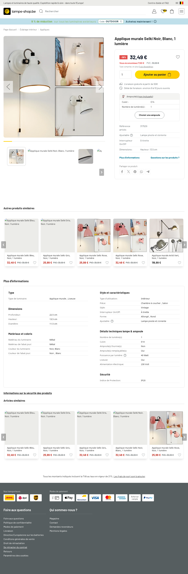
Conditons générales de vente (19, 539)
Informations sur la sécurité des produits (28, 393)
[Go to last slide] (3, 244)
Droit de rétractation (14, 543)
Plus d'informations (129, 157)
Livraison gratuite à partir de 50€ (141, 84)
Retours (8, 551)
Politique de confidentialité (18, 522)
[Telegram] (148, 171)
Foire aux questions (14, 518)
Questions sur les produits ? (165, 157)
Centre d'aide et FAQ (158, 2)
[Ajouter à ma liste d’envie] (178, 57)
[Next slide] (101, 172)
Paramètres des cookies (16, 555)
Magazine (54, 518)
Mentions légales (58, 530)
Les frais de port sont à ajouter (129, 476)
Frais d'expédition (146, 66)
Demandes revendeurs (61, 526)
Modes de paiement (14, 526)
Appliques (44, 29)
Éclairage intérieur (28, 29)
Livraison (8, 530)
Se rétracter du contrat (15, 547)
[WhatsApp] (141, 171)
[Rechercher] (41, 11)
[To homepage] (20, 11)
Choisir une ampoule (149, 115)
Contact (54, 522)
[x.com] (128, 171)
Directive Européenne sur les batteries (24, 534)
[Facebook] (122, 171)
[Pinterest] (135, 171)
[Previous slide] (7, 172)
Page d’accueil (10, 29)
